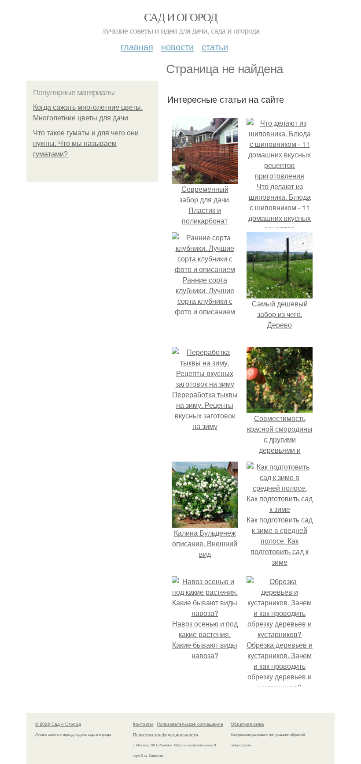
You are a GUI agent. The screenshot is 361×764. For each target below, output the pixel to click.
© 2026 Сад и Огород (58, 724)
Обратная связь (247, 724)
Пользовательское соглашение (190, 724)
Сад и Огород (180, 16)
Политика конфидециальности (165, 734)
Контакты (143, 724)
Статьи (215, 46)
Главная (137, 46)
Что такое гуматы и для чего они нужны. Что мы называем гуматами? (86, 143)
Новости (177, 46)
